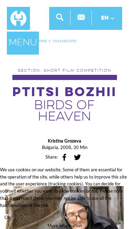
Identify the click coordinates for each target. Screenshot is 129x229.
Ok (7, 217)
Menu (23, 43)
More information (64, 225)
